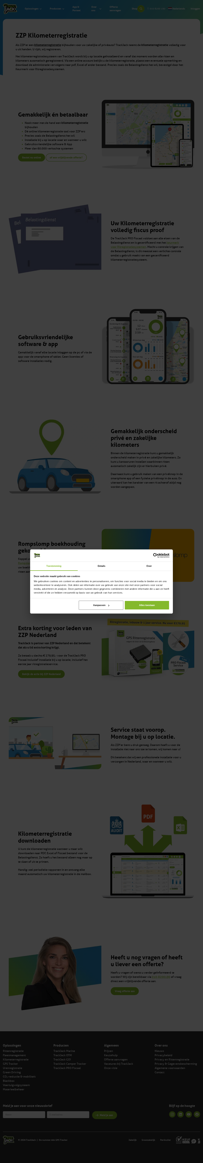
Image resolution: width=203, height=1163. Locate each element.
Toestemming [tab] (53, 566)
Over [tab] (149, 566)
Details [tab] (101, 566)
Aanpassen (99, 605)
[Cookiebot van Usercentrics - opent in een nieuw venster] (155, 555)
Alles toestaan (147, 605)
